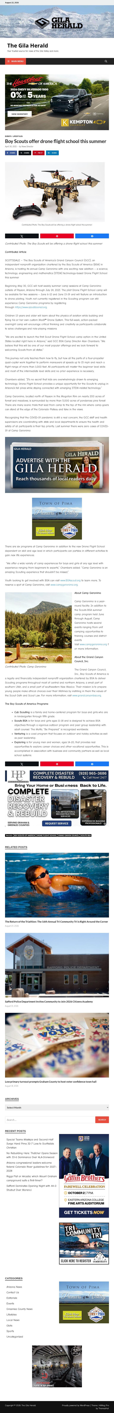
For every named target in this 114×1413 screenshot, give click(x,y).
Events (8, 136)
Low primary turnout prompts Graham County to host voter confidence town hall (50, 1081)
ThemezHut (104, 1408)
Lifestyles (18, 136)
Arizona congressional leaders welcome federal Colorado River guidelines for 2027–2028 (32, 1166)
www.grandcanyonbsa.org (86, 695)
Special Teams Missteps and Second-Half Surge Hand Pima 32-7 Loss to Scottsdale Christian (30, 1143)
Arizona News (14, 1287)
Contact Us (13, 1292)
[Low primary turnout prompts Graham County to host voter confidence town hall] (57, 1046)
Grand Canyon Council (68, 835)
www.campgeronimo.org (64, 584)
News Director (27, 146)
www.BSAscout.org (70, 580)
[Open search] (106, 61)
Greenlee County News (19, 1309)
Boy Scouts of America (24, 835)
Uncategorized (15, 1336)
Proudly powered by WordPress (76, 1405)
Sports (10, 1331)
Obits (9, 1325)
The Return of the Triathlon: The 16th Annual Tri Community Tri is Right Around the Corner (56, 921)
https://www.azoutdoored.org (31, 307)
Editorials (12, 1298)
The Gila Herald (27, 45)
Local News (13, 1320)
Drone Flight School (47, 835)
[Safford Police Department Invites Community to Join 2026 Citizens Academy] (57, 966)
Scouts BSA (86, 835)
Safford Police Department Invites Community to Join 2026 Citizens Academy (49, 1001)
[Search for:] (57, 1119)
